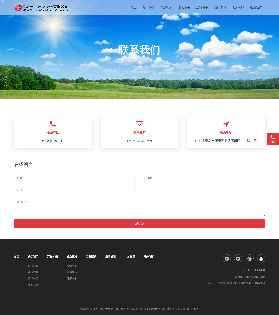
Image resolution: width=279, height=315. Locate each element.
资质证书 (184, 7)
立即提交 (139, 223)
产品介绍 (166, 7)
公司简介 (33, 265)
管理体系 (33, 278)
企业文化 (33, 272)
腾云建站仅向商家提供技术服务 (180, 308)
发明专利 (72, 265)
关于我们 (148, 7)
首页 (133, 7)
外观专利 (72, 278)
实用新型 (72, 272)
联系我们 (256, 7)
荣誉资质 (33, 285)
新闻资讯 (220, 7)
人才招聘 (238, 7)
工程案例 (202, 7)
